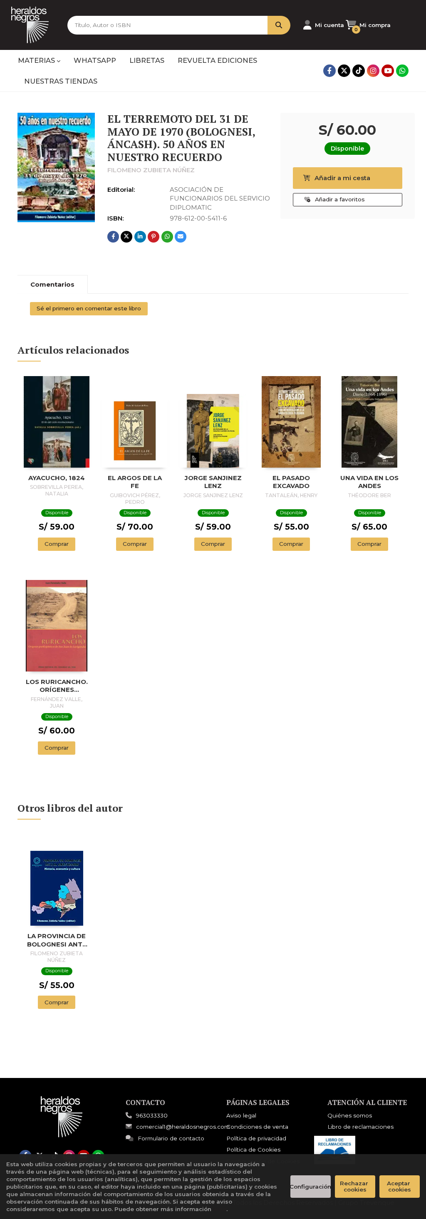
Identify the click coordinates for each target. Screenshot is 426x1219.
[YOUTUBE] (387, 70)
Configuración (310, 1186)
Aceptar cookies (399, 1186)
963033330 (152, 1115)
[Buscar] (278, 25)
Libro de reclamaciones (360, 1126)
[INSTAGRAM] (373, 70)
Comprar (57, 543)
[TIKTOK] (358, 70)
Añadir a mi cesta (342, 178)
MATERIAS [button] (37, 60)
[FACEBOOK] (329, 70)
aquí (219, 1209)
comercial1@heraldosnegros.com (183, 1126)
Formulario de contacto (171, 1138)
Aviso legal (241, 1115)
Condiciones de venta (257, 1126)
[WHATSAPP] (402, 70)
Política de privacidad (256, 1138)
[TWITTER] (344, 70)
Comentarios (52, 284)
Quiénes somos (349, 1115)
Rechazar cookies (355, 1186)
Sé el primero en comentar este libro (89, 308)
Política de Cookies (253, 1149)
